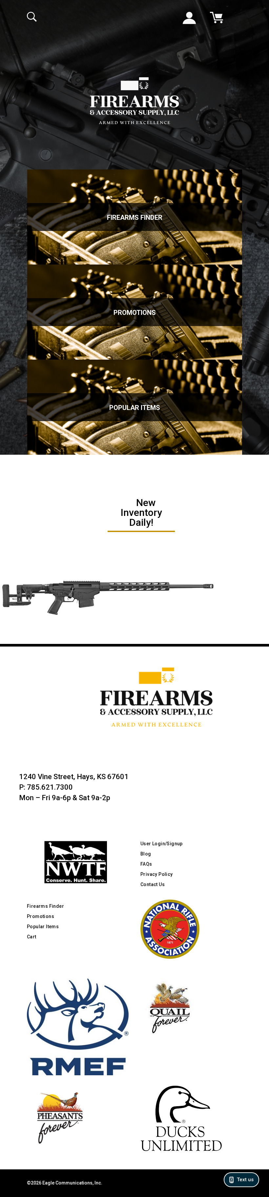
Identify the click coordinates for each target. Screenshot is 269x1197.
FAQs (146, 864)
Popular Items (134, 408)
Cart (31, 936)
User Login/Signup (161, 843)
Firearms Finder (134, 217)
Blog (145, 853)
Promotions (135, 313)
